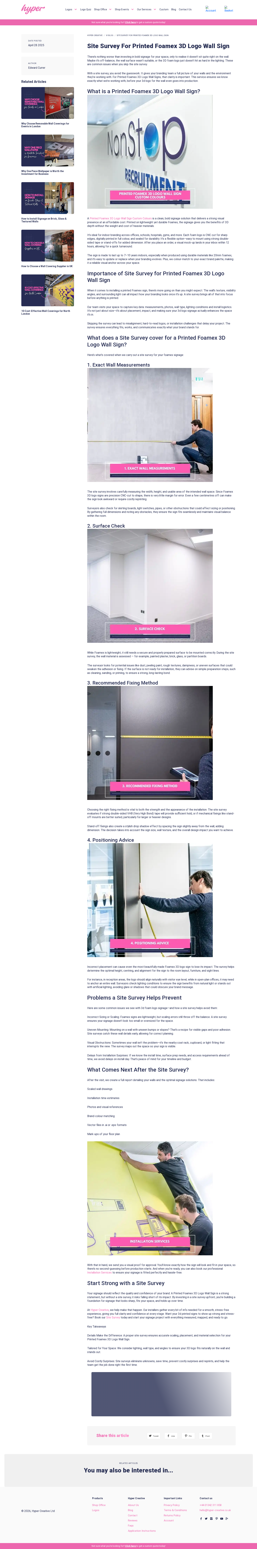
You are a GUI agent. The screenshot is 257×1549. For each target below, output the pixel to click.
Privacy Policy (172, 1505)
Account (169, 1520)
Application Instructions (142, 1530)
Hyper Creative (94, 35)
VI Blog (109, 35)
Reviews (132, 1520)
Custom (164, 9)
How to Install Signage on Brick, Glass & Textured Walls (44, 220)
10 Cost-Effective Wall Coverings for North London (45, 312)
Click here (130, 22)
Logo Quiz (85, 9)
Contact (132, 1515)
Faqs (131, 1525)
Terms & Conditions (175, 1510)
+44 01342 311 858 (211, 1505)
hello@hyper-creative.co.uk (215, 1510)
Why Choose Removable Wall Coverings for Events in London (45, 125)
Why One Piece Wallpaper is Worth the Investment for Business (42, 172)
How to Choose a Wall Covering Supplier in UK (47, 266)
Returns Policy (172, 1515)
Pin (190, 1436)
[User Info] (212, 9)
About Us (133, 1505)
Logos (69, 9)
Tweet (155, 1436)
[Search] (196, 9)
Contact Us (185, 9)
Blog (173, 9)
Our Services (144, 9)
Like (173, 1436)
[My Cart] (230, 9)
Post (207, 1436)
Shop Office (101, 9)
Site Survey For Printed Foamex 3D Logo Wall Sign (143, 35)
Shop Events (122, 9)
